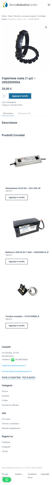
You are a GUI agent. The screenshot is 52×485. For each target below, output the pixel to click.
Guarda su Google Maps (11, 377)
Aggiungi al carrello (20, 96)
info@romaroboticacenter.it (14, 365)
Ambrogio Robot (16, 105)
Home (4, 16)
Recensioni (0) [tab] (24, 113)
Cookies (18, 474)
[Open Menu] (49, 5)
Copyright (45, 474)
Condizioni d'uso (32, 476)
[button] (46, 27)
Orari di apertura (28, 377)
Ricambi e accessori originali (25, 16)
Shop (10, 16)
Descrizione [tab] (8, 113)
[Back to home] (20, 5)
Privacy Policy (5, 476)
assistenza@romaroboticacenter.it (16, 371)
